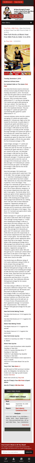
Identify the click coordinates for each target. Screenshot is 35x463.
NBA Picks (15, 28)
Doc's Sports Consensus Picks (21, 409)
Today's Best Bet (18, 2)
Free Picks (7, 28)
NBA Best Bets (19, 385)
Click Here (12, 375)
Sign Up (6, 461)
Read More (25, 425)
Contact (21, 461)
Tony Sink (9, 41)
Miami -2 (17, 366)
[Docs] (13, 13)
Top (29, 461)
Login (13, 461)
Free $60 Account (8, 2)
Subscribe (29, 452)
